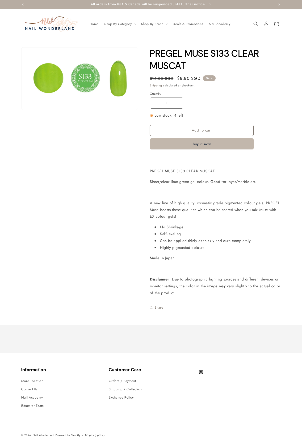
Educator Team (32, 405)
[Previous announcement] (23, 4)
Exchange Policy (121, 397)
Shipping (156, 85)
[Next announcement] (279, 4)
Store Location (32, 380)
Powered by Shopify (67, 435)
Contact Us (29, 389)
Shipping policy (95, 435)
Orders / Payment (122, 380)
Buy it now (202, 144)
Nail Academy (32, 397)
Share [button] (159, 307)
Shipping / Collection (125, 389)
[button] (119, 24)
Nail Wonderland (44, 435)
